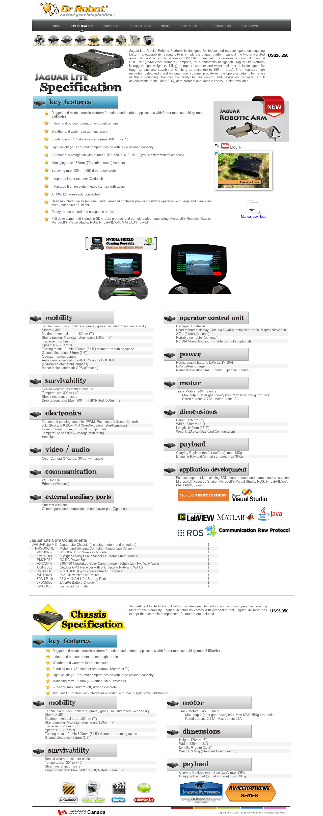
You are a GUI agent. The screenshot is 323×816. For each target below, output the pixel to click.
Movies (166, 26)
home (57, 26)
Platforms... (250, 26)
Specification (82, 26)
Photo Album (140, 26)
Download (111, 26)
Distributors (191, 26)
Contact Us (221, 26)
